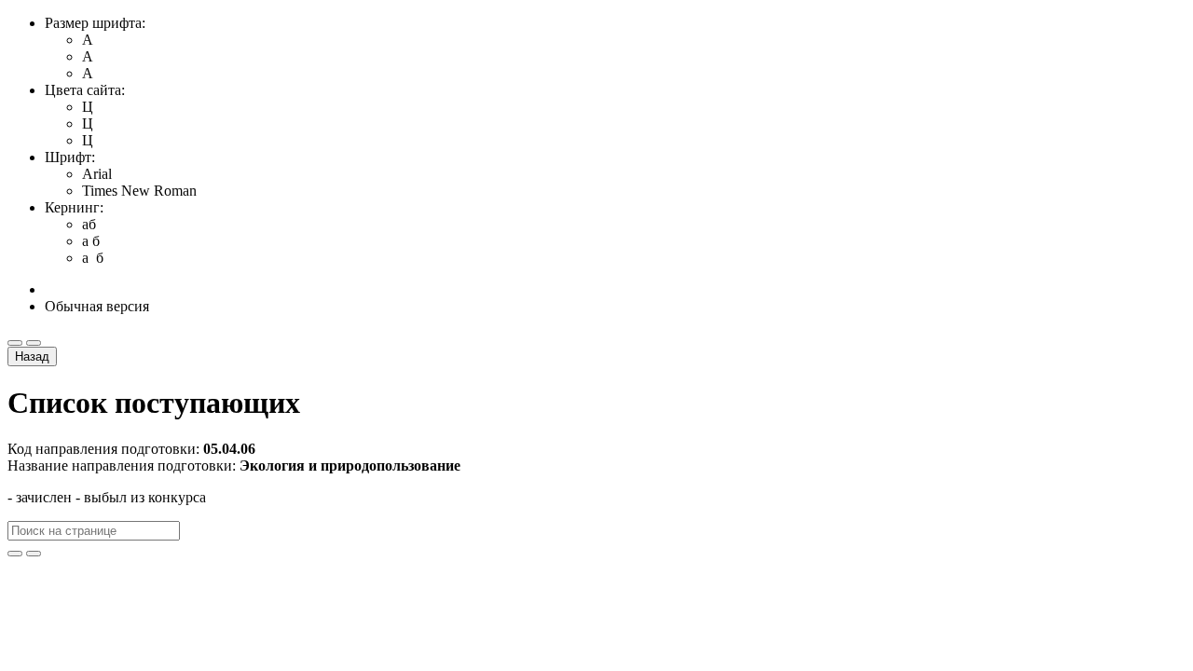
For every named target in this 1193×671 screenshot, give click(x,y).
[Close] (14, 343)
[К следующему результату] (33, 553)
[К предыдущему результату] (14, 553)
